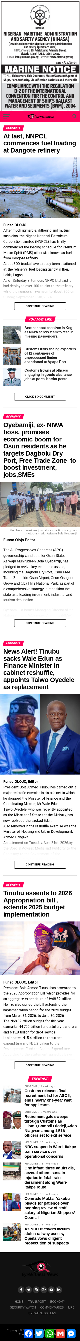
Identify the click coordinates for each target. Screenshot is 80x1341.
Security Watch (23, 1307)
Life (71, 1307)
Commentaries (52, 1307)
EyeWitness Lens (42, 1313)
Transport (37, 1301)
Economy (57, 1301)
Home (19, 1301)
